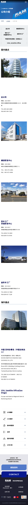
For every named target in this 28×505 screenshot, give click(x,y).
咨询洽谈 (20, 492)
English (9, 497)
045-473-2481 (9, 170)
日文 (5, 497)
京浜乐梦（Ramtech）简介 (7, 487)
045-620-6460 (8, 109)
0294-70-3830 (8, 233)
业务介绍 (7, 492)
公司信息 (20, 487)
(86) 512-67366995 (9, 374)
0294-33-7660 (8, 292)
